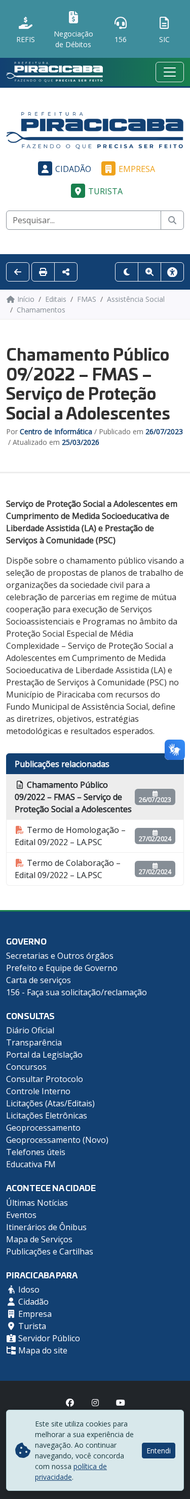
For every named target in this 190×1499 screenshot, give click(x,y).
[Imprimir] (43, 272)
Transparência (34, 1042)
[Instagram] (95, 1402)
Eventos (21, 1215)
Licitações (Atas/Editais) (50, 1103)
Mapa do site (41, 1350)
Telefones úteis (35, 1152)
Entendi (158, 1450)
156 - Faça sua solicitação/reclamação (76, 992)
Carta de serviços (38, 980)
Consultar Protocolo (44, 1079)
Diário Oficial (30, 1030)
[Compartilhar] (66, 272)
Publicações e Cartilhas (49, 1251)
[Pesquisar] (172, 220)
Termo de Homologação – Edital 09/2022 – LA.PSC (70, 836)
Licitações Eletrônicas (46, 1115)
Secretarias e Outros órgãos (59, 955)
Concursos (26, 1066)
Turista (105, 191)
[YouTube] (120, 1402)
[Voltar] (17, 272)
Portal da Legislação (44, 1054)
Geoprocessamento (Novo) (57, 1139)
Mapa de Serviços (39, 1239)
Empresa (137, 169)
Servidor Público (48, 1338)
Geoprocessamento (43, 1127)
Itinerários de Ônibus (46, 1227)
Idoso (28, 1289)
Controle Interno (38, 1091)
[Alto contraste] (126, 272)
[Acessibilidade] (172, 272)
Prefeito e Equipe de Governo (62, 967)
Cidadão (73, 169)
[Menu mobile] (170, 72)
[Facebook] (70, 1402)
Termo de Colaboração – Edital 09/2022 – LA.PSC (68, 869)
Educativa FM (31, 1164)
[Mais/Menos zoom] (149, 272)
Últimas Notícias (37, 1202)
